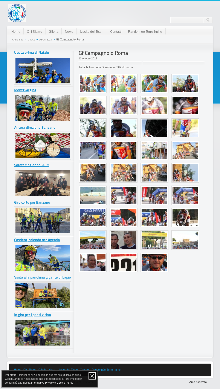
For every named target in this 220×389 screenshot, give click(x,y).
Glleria (53, 31)
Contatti (115, 31)
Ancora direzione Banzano (34, 128)
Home (15, 31)
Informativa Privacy (42, 382)
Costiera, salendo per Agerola (37, 240)
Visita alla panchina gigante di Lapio (42, 277)
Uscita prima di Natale (31, 53)
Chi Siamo (34, 31)
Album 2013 (45, 39)
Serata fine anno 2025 (31, 165)
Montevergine (25, 90)
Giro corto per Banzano (32, 203)
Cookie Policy (65, 382)
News (69, 31)
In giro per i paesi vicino (32, 315)
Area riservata (198, 382)
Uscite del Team (92, 31)
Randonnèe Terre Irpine (145, 31)
